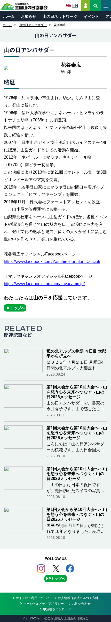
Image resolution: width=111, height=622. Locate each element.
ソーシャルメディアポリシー (43, 603)
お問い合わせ (81, 603)
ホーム (9, 16)
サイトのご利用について (33, 598)
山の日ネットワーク (60, 16)
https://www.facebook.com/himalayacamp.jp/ (44, 284)
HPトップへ (15, 308)
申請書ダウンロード (57, 609)
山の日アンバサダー (33, 25)
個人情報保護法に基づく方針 (78, 598)
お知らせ (28, 16)
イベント (91, 16)
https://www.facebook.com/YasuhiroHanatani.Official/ (52, 261)
